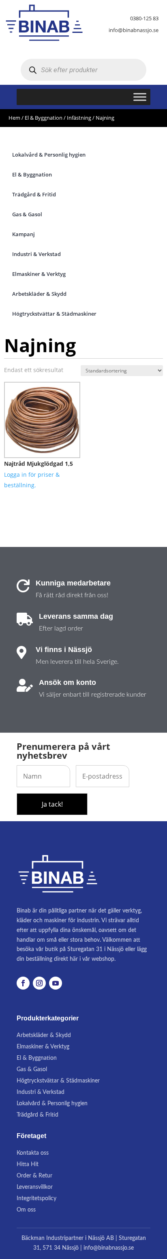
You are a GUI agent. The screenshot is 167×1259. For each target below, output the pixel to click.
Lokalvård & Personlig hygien (52, 1103)
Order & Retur (34, 1176)
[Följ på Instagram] (39, 983)
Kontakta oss (33, 1153)
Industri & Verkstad (40, 1092)
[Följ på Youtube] (55, 983)
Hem (14, 117)
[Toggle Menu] (139, 97)
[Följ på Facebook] (23, 983)
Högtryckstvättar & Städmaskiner (58, 1081)
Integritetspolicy (36, 1198)
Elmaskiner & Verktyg (43, 1047)
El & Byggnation (43, 117)
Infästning (79, 117)
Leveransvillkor (35, 1187)
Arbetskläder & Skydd (44, 1035)
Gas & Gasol (32, 1069)
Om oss (26, 1210)
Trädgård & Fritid (37, 1115)
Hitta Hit (28, 1164)
